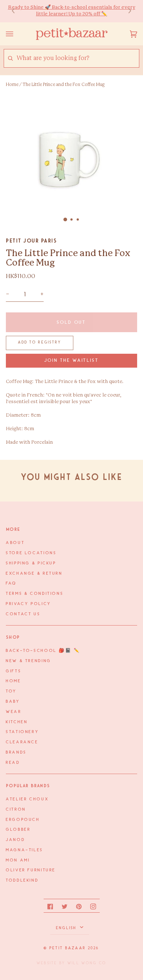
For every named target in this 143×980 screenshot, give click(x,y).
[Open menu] (17, 34)
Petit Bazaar (68, 948)
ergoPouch (23, 820)
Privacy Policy (28, 604)
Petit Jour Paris (31, 241)
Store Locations (31, 553)
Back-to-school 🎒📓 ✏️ (43, 651)
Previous (17, 11)
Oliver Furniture (31, 870)
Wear (14, 712)
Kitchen (16, 722)
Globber (18, 829)
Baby (13, 701)
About (15, 543)
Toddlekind (22, 880)
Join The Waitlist (71, 360)
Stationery (22, 732)
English (67, 928)
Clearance (22, 742)
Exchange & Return (34, 573)
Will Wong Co (86, 963)
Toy (11, 691)
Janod (15, 840)
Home (12, 84)
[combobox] (77, 58)
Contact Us (23, 614)
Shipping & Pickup (31, 563)
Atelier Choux (27, 799)
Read (13, 763)
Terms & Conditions (34, 594)
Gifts (13, 671)
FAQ (11, 583)
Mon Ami (18, 860)
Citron (16, 809)
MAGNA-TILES (24, 850)
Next (126, 11)
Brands (16, 752)
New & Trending (28, 661)
